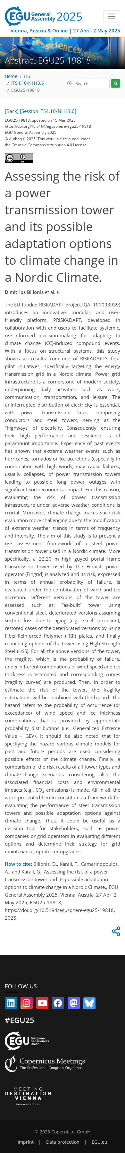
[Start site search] (115, 83)
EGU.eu (99, 1142)
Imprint (26, 1142)
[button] (69, 83)
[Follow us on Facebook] (58, 1004)
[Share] (115, 933)
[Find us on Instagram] (27, 1004)
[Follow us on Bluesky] (89, 1004)
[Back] (12, 111)
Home (11, 76)
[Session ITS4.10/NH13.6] (48, 111)
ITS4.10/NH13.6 (27, 83)
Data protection (62, 1142)
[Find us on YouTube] (42, 1004)
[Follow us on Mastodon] (74, 1004)
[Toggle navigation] (111, 16)
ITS (27, 76)
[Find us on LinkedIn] (11, 1004)
